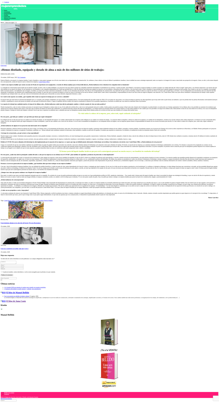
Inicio (5, 10)
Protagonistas (7, 13)
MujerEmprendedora (6, 398)
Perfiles (6, 15)
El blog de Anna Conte (16, 301)
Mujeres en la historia (10, 18)
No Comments (21, 77)
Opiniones (7, 19)
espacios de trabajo (39, 200)
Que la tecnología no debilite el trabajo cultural (16, 296)
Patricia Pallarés (48, 200)
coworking (25, 200)
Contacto (6, 2)
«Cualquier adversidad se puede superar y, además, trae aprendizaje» (22, 289)
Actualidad (7, 12)
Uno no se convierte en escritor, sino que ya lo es (14, 248)
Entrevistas (7, 16)
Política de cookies (9, 392)
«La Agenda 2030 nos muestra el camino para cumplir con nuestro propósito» (25, 287)
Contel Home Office (44, 82)
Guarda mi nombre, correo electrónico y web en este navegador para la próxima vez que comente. (29, 272)
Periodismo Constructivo (16, 8)
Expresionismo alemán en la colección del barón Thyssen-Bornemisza (21, 223)
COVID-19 (18, 200)
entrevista (30, 200)
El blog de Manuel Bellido (17, 292)
